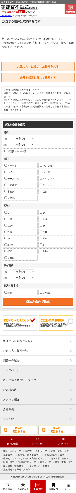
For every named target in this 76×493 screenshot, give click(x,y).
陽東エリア (45, 462)
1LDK (10, 225)
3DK (45, 238)
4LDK (46, 251)
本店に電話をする (18, 430)
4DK (9, 251)
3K (8, 238)
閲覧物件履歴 (11, 360)
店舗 (45, 191)
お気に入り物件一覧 (15, 350)
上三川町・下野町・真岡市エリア (20, 469)
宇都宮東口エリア (27, 462)
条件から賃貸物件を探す (18, 340)
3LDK (10, 245)
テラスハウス (14, 178)
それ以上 (12, 258)
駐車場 (46, 292)
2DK (9, 232)
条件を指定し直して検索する (38, 77)
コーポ (46, 172)
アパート (12, 165)
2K (44, 225)
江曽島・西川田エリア (29, 455)
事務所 (11, 191)
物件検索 (12, 443)
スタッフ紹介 (11, 399)
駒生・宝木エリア (12, 451)
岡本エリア (8, 462)
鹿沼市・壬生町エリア (36, 451)
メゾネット (49, 178)
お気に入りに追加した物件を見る (38, 66)
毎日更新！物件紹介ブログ (19, 379)
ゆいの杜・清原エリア (14, 466)
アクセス (63, 443)
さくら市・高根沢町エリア (33, 458)
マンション (49, 165)
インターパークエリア (40, 466)
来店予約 (70, 12)
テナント (47, 185)
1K (44, 212)
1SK (9, 219)
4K (44, 245)
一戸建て (12, 185)
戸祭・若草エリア (60, 451)
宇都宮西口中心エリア (55, 455)
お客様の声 (10, 389)
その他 (11, 198)
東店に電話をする (56, 430)
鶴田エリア (8, 455)
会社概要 (8, 409)
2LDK (46, 232)
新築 (9, 292)
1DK (45, 219)
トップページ (11, 370)
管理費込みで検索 (17, 151)
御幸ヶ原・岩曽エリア (62, 458)
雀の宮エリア (10, 458)
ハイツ (11, 172)
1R (8, 212)
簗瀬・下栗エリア (63, 462)
